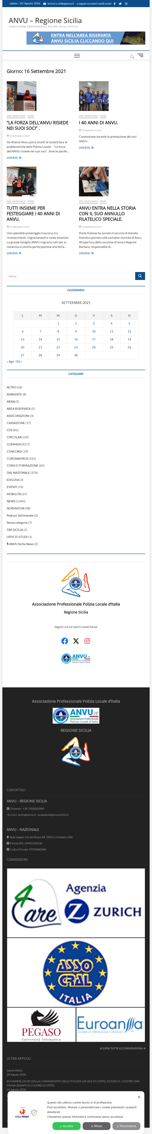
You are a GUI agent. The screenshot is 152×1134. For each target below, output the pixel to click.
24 (94, 347)
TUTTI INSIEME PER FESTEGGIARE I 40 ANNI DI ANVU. (33, 213)
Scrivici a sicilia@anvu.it (60, 3)
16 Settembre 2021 (19, 135)
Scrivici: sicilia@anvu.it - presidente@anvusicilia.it (38, 814)
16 (76, 339)
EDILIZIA (13, 479)
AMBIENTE (14, 394)
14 (40, 339)
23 (76, 347)
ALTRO (11, 387)
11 (111, 331)
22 (58, 347)
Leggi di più (17, 158)
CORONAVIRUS (17, 458)
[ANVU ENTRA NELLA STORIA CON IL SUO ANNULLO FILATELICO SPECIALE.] (112, 181)
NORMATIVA (15, 508)
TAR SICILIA (15, 529)
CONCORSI (14, 451)
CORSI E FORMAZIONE (22, 465)
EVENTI (12, 487)
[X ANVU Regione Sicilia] (76, 643)
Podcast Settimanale (20, 515)
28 (40, 355)
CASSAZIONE (16, 423)
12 (129, 331)
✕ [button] (139, 1097)
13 (22, 339)
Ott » (19, 361)
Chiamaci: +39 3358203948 (26, 808)
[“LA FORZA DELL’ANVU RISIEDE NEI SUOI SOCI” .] (40, 96)
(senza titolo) (14, 1070)
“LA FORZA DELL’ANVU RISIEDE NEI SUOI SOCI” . (37, 125)
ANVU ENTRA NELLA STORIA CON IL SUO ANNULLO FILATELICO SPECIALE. (107, 213)
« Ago (10, 361)
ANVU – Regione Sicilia (45, 20)
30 (76, 355)
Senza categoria (17, 522)
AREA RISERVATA (18, 408)
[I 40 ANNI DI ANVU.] (112, 96)
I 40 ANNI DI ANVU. (98, 122)
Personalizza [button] (128, 1126)
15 (58, 339)
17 (94, 339)
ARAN (11, 401)
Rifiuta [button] (98, 1126)
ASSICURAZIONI (18, 415)
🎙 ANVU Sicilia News (20, 544)
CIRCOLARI (15, 437)
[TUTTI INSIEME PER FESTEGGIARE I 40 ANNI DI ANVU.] (40, 181)
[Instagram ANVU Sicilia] (87, 643)
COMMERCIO (16, 444)
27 (22, 355)
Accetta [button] (68, 1126)
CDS (9, 430)
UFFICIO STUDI (17, 537)
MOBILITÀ (14, 494)
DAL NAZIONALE (16, 115)
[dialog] (76, 1112)
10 (94, 331)
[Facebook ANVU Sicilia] (64, 643)
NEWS (30, 115)
